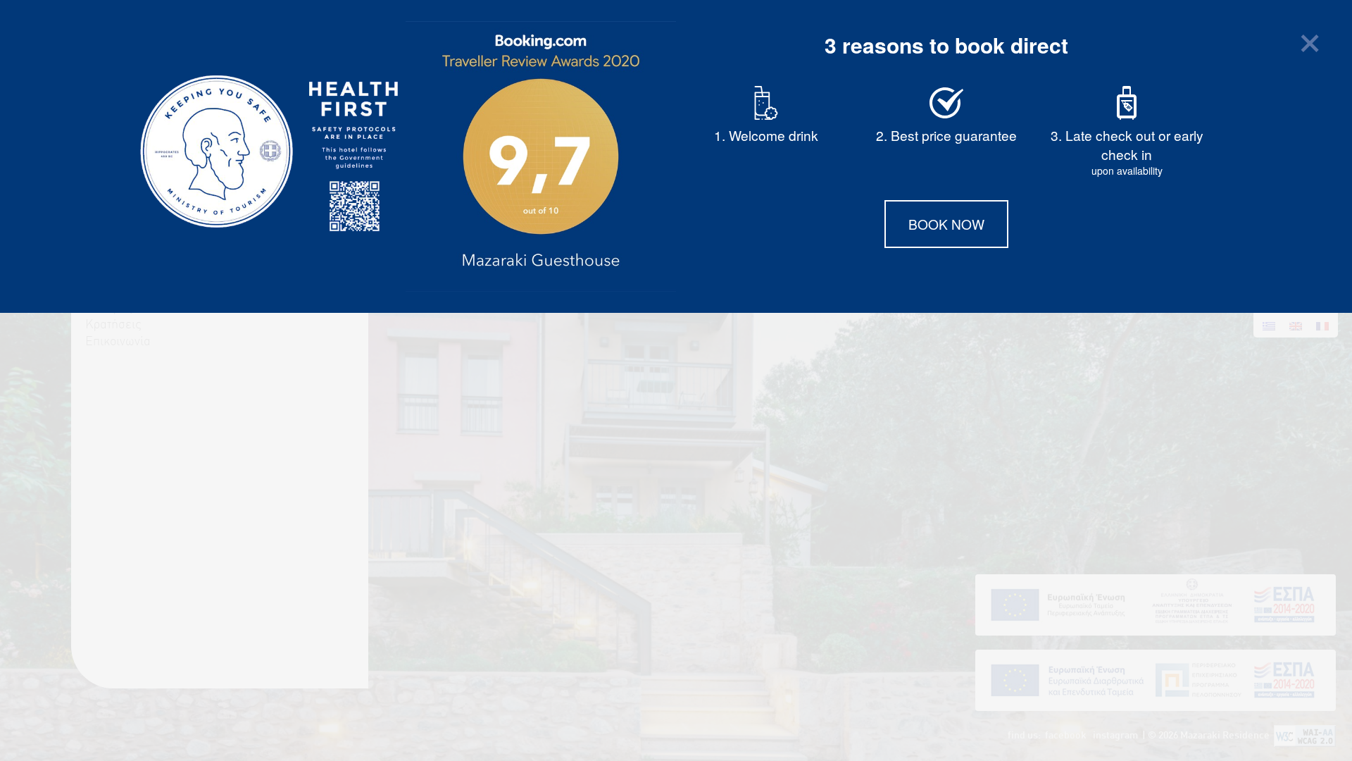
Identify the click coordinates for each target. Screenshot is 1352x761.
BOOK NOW (946, 223)
